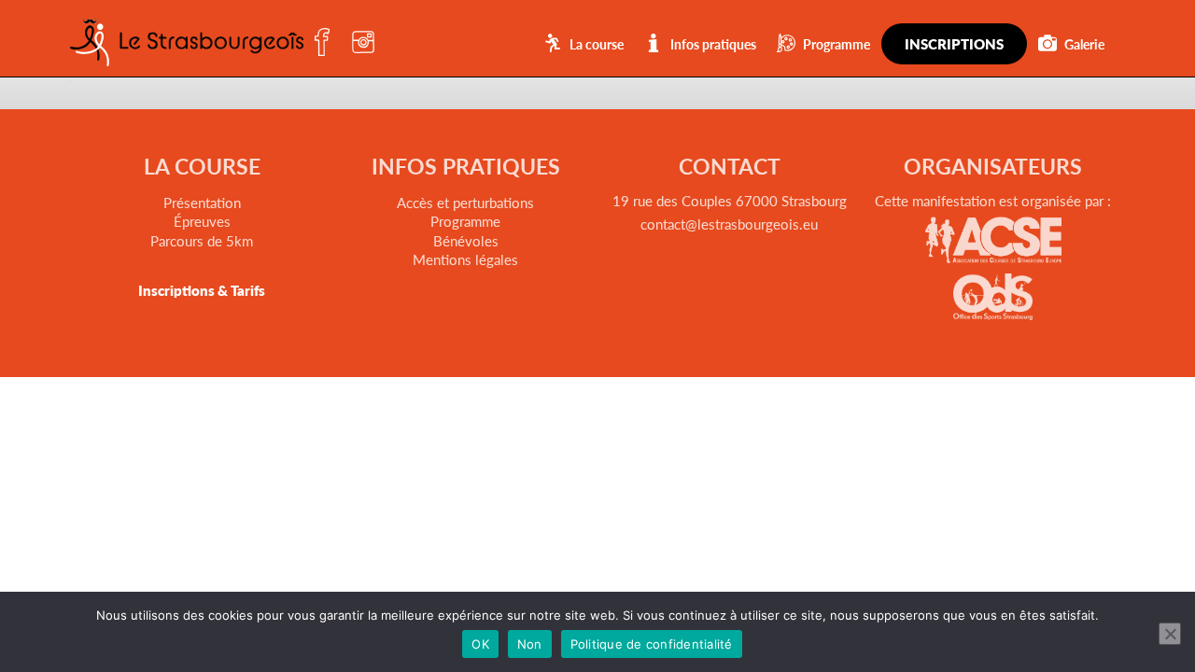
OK (480, 644)
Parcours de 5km (201, 240)
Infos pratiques (713, 44)
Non (529, 644)
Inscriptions (954, 43)
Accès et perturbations (465, 202)
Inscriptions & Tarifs (201, 290)
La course (596, 44)
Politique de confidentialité (651, 644)
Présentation (202, 202)
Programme (836, 44)
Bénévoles (466, 240)
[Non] (1170, 634)
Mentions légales (465, 259)
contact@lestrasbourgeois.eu (729, 223)
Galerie (1084, 44)
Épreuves (202, 221)
